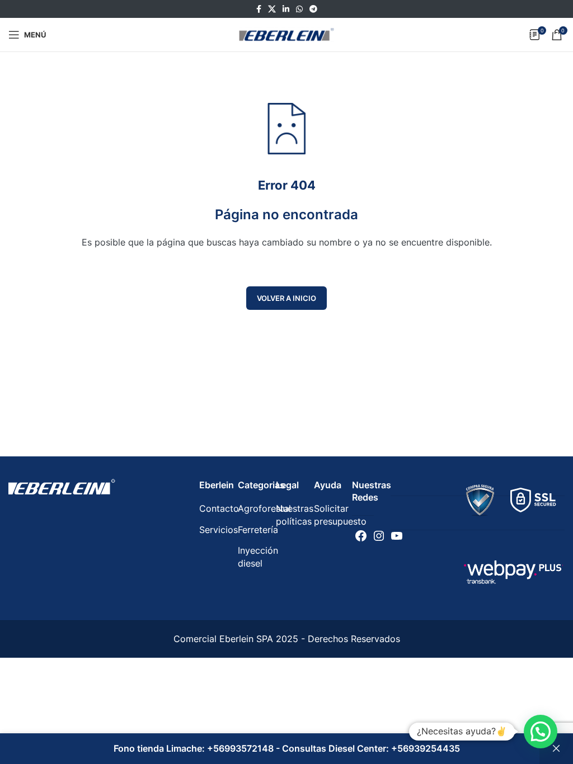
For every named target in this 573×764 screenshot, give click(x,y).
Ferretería (258, 529)
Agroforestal (264, 508)
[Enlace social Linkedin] (286, 9)
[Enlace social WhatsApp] (299, 9)
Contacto (219, 508)
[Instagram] (379, 536)
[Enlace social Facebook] (259, 9)
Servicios (218, 529)
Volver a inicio (286, 298)
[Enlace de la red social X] (272, 9)
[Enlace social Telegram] (313, 9)
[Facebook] (361, 536)
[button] (540, 731)
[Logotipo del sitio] (286, 33)
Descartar (556, 749)
